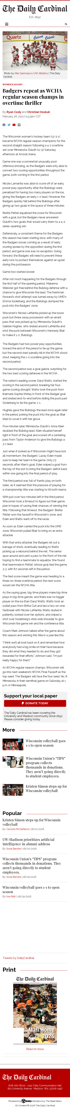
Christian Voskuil (38, 112)
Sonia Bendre (13, 848)
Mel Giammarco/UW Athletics (31, 73)
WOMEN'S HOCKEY (13, 84)
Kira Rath (11, 896)
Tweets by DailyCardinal (18, 958)
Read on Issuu (35, 1049)
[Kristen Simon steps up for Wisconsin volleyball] (13, 790)
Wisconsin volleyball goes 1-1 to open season (46, 742)
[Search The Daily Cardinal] (66, 24)
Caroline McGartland (17, 829)
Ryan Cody (14, 112)
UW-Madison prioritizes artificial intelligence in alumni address (28, 841)
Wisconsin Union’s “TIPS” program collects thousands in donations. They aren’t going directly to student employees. (46, 767)
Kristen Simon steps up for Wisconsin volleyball (46, 788)
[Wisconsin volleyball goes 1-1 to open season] (13, 744)
